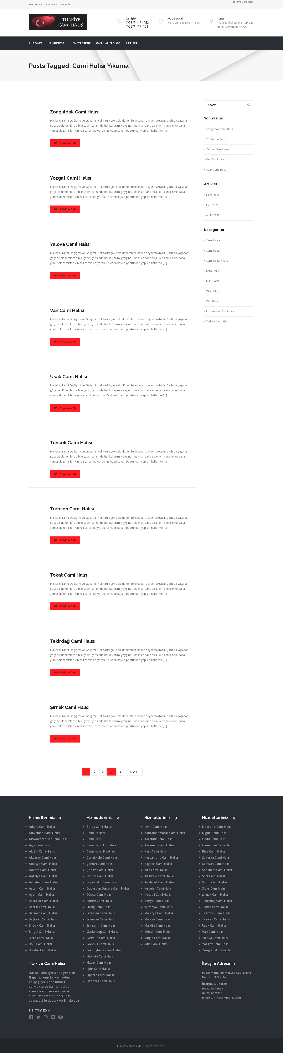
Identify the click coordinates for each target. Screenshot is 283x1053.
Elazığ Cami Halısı (99, 907)
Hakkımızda (56, 43)
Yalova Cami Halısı (70, 244)
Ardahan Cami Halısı (43, 882)
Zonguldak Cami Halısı (75, 112)
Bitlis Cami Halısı (41, 938)
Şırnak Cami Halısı (70, 707)
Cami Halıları (213, 240)
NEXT (133, 771)
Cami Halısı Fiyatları (218, 260)
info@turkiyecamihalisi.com (221, 998)
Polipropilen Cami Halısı (220, 311)
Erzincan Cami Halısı (101, 913)
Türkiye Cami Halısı (217, 321)
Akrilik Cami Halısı (42, 851)
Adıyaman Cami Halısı (44, 833)
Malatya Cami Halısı (158, 913)
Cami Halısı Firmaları (101, 845)
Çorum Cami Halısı (100, 870)
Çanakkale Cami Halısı (102, 857)
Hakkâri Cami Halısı (101, 956)
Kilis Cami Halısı (155, 870)
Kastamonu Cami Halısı (161, 857)
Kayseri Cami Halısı (158, 864)
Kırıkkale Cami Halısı (159, 876)
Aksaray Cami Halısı (43, 857)
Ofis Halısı (212, 291)
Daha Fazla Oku (65, 143)
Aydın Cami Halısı (41, 894)
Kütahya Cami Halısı (158, 907)
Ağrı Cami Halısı (40, 845)
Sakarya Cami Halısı (216, 857)
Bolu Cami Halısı (40, 944)
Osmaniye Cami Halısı (218, 845)
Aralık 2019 (213, 215)
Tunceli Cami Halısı (71, 442)
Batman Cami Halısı (43, 913)
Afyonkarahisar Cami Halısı (48, 839)
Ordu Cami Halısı (214, 839)
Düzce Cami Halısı (99, 894)
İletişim (131, 43)
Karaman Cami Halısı (159, 845)
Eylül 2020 (212, 205)
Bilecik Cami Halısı (42, 925)
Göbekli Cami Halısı (101, 944)
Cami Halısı (213, 250)
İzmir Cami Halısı (156, 827)
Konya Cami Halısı (157, 901)
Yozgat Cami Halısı (70, 178)
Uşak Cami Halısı (68, 376)
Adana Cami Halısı (42, 827)
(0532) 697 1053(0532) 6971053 (137, 24)
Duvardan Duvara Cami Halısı (108, 888)
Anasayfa (35, 43)
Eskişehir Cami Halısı (101, 925)
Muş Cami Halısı (155, 944)
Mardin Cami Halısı (157, 925)
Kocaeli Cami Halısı (158, 894)
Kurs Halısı (212, 281)
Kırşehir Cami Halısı (158, 888)
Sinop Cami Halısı (214, 882)
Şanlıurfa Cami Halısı (217, 870)
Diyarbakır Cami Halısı (102, 882)
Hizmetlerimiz (80, 43)
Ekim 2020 (212, 195)
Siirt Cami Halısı (213, 876)
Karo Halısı (212, 271)
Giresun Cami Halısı (101, 938)
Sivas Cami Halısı (214, 888)
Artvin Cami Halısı (42, 888)
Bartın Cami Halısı (42, 907)
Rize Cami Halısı (213, 851)
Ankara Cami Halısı (42, 870)
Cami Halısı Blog (108, 43)
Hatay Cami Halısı (99, 962)
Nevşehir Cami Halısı (217, 827)
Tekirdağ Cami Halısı (72, 641)
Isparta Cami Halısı (100, 975)
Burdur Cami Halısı (42, 950)
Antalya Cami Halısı (43, 876)
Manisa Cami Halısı (157, 919)
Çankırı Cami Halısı (100, 864)
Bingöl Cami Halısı (42, 932)
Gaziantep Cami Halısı (103, 932)
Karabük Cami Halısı (158, 839)
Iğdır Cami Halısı (98, 969)
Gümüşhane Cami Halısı (104, 950)
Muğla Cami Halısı (157, 938)
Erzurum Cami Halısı (101, 919)
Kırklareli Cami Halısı (159, 882)
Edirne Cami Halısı (100, 901)
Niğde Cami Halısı (214, 833)
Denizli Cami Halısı (100, 876)
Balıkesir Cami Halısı (43, 901)
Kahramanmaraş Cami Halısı (164, 833)
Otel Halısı (212, 301)
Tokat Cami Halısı (69, 575)
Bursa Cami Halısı (99, 827)
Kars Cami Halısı (155, 851)
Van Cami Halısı (67, 310)
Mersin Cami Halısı (157, 932)
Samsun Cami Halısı (216, 864)
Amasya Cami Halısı (43, 864)
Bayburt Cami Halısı (43, 919)
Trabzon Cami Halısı (72, 509)
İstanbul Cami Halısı (101, 981)
